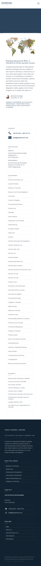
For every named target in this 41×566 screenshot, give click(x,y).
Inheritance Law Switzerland (16, 286)
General (10, 237)
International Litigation (15, 294)
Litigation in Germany (14, 302)
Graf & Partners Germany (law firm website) (18, 398)
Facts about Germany (14, 384)
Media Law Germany (14, 310)
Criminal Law (12, 208)
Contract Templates (14, 200)
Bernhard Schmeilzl (17, 96)
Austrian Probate (13, 184)
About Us (9, 529)
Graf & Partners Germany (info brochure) (20, 394)
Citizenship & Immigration (14, 472)
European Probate (13, 228)
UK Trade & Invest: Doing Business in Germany (19, 406)
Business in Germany (14, 188)
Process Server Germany (15, 322)
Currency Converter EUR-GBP (17, 381)
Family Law (11, 233)
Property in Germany (14, 331)
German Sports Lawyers (15, 265)
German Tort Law (13, 277)
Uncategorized (12, 359)
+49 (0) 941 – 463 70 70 (14, 509)
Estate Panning (12, 224)
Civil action (11, 196)
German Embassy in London (16, 388)
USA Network (10, 536)
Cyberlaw (11, 212)
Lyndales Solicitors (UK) (15, 402)
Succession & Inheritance (14, 475)
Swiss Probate (12, 351)
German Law (10, 102)
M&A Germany (12, 306)
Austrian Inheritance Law (15, 180)
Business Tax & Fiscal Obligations (18, 192)
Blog (7, 526)
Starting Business (13, 343)
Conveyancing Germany (15, 204)
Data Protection (18, 561)
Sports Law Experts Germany (17, 339)
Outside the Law (13, 314)
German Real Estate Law (15, 261)
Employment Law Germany (16, 220)
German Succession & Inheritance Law (19, 269)
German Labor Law (13, 249)
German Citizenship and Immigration (19, 241)
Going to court (12, 282)
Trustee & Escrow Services (16, 355)
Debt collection (12, 216)
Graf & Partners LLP (12, 533)
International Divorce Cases (16, 290)
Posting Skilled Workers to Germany (19, 318)
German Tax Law (13, 273)
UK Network (10, 539)
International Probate (14, 298)
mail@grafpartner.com (20, 138)
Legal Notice (8, 561)
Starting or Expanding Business (17, 347)
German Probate (13, 257)
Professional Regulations (15, 327)
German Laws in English (15, 391)
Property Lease (12, 335)
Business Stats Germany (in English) (19, 378)
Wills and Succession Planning (17, 363)
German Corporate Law (15, 245)
